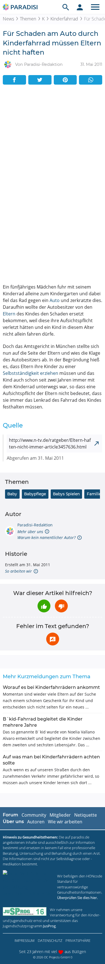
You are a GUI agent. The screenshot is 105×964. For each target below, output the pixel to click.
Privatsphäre (78, 940)
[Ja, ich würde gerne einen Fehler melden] (52, 639)
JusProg (49, 925)
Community (34, 815)
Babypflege (35, 494)
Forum (10, 814)
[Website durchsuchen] (66, 7)
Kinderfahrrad (64, 19)
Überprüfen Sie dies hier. (77, 897)
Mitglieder (60, 815)
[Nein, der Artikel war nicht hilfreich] (61, 606)
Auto (55, 300)
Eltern (9, 314)
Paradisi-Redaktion (35, 525)
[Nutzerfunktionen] (80, 7)
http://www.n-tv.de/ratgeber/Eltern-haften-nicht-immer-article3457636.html (50, 443)
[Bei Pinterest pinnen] (65, 80)
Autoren (36, 822)
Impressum (24, 940)
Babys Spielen (66, 494)
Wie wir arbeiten (65, 822)
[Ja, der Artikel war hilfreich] (44, 606)
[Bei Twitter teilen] (40, 80)
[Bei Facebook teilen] (14, 80)
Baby (12, 494)
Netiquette (85, 815)
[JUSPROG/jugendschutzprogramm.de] (24, 911)
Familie (94, 494)
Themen (28, 19)
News (8, 19)
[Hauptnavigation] (95, 7)
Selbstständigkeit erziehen (30, 373)
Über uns (13, 821)
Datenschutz (50, 940)
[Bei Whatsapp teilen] (90, 80)
